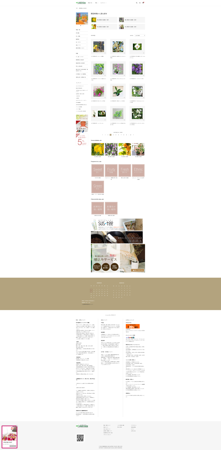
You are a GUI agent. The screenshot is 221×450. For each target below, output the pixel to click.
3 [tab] (83, 25)
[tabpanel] (82, 18)
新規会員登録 (133, 427)
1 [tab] (80, 25)
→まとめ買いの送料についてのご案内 (83, 338)
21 (130, 134)
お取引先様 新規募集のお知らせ (81, 104)
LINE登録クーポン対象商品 (81, 74)
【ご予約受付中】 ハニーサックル (97, 123)
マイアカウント (133, 425)
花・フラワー (78, 42)
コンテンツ (102, 2)
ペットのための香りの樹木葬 (81, 111)
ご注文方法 (78, 96)
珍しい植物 (78, 36)
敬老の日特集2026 (79, 88)
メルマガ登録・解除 (120, 425)
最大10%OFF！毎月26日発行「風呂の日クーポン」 (82, 70)
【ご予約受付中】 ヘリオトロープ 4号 (136, 78)
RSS (118, 427)
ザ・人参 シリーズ (79, 56)
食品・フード (78, 45)
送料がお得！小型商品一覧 (81, 77)
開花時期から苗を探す (83, 8)
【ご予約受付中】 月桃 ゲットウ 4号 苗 (117, 100)
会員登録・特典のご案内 (80, 93)
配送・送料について (107, 425)
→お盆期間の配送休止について (87, 304)
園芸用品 (77, 39)
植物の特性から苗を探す (80, 63)
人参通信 (77, 98)
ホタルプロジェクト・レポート (81, 100)
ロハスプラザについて (79, 86)
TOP (77, 8)
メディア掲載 (78, 109)
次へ (133, 135)
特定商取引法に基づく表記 (108, 432)
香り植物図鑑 (78, 102)
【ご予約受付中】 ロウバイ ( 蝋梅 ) (97, 56)
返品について (106, 427)
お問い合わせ (133, 430)
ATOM (121, 427)
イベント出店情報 (79, 106)
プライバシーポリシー (107, 434)
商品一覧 (90, 2)
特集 (96, 2)
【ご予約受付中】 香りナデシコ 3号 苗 (98, 100)
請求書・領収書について (108, 430)
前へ (102, 135)
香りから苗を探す (79, 66)
